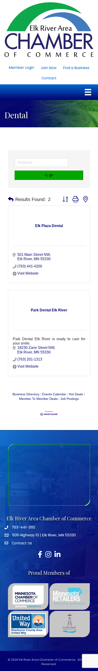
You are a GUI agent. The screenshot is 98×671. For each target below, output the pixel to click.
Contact (49, 78)
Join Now (49, 67)
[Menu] (88, 92)
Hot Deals (76, 394)
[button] (10, 199)
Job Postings (69, 399)
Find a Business (76, 67)
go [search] (51, 175)
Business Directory (26, 394)
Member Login (21, 67)
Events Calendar (54, 394)
